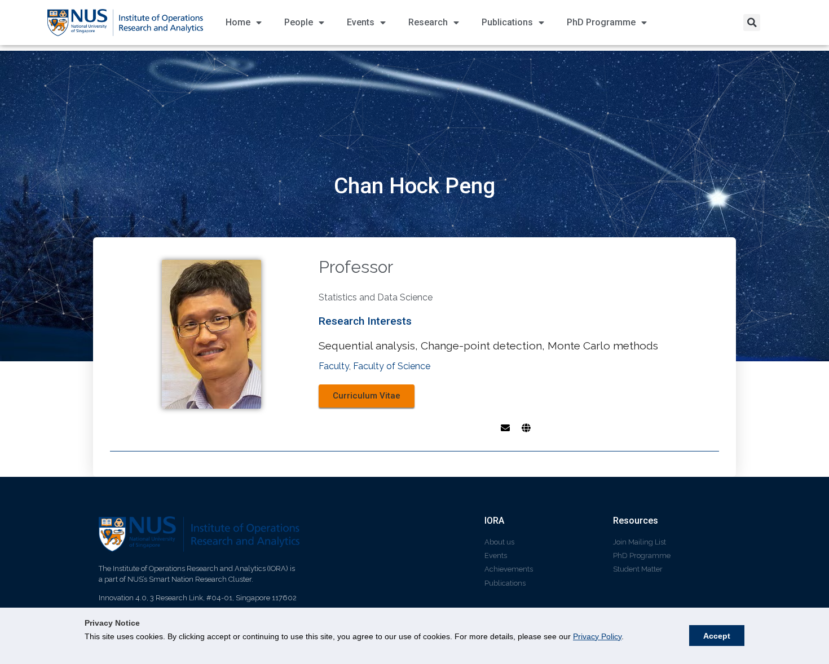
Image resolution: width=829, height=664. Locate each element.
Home (238, 22)
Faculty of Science (391, 366)
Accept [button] (716, 635)
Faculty (334, 366)
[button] (751, 22)
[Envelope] (505, 428)
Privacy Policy (597, 636)
